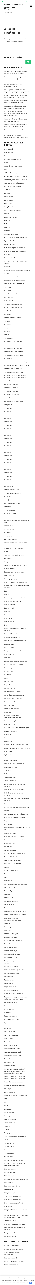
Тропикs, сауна (9, 1147)
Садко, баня (8, 1028)
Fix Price (7, 224)
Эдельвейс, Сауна (10, 1221)
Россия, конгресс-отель (11, 1019)
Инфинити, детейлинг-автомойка (14, 790)
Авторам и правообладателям (13, 401)
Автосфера (7, 500)
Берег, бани (8, 618)
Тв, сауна (7, 1126)
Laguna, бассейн (9, 244)
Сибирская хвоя (9, 1062)
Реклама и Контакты (10, 1002)
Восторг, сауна (9, 668)
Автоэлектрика (9, 529)
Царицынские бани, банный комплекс (16, 1179)
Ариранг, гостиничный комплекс (14, 555)
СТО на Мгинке (9, 1113)
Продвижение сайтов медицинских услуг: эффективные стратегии (15, 107)
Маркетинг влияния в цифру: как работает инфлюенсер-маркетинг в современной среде (15, 114)
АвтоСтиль (7, 497)
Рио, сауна (7, 1013)
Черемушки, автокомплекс (12, 1196)
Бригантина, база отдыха (12, 637)
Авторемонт (8, 405)
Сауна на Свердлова (11, 1035)
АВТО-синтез (8, 301)
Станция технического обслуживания (16, 1096)
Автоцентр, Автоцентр (11, 514)
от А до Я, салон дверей (11, 934)
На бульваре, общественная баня (15, 911)
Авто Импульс (8, 291)
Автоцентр (7, 507)
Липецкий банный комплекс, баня (14, 840)
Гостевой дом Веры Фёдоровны (14, 695)
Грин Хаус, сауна (9, 705)
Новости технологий (10, 1258)
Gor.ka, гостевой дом (11, 234)
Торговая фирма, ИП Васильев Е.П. (15, 1136)
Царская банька (9, 1183)
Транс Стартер (9, 1143)
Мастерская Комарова (11, 871)
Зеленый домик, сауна (11, 781)
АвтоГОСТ (7, 321)
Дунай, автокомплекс (11, 760)
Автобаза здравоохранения (13, 304)
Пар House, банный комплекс (13, 941)
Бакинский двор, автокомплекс (14, 572)
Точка (6, 1140)
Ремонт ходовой (9, 1009)
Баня (5, 591)
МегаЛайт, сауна (9, 888)
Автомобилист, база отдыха (13, 369)
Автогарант (7, 314)
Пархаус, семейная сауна (12, 954)
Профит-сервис (9, 980)
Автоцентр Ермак (9, 510)
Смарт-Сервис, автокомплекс (13, 1082)
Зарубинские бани (10, 777)
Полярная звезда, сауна (11, 973)
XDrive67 (7, 274)
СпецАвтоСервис (9, 1092)
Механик (7, 894)
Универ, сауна (8, 1157)
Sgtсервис (7, 254)
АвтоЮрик (7, 533)
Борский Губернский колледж (13, 634)
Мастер (6, 867)
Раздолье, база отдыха (11, 990)
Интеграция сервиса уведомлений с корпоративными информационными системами (16, 79)
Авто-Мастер (8, 297)
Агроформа (8, 536)
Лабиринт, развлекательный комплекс (16, 817)
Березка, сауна (9, 622)
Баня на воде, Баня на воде (13, 601)
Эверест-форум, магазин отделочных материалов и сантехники (16, 1216)
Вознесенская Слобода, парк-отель (15, 661)
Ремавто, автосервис (11, 1006)
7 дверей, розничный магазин (13, 166)
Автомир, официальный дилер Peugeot (16, 362)
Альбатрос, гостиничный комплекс (15, 548)
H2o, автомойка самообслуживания (15, 237)
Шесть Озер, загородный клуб (13, 1203)
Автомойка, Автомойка (11, 381)
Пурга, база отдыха (10, 983)
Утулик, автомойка (10, 1169)
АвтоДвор (7, 325)
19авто (6, 163)
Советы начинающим (11, 1265)
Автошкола (7, 517)
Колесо (6, 811)
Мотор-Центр (8, 908)
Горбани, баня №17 (10, 688)
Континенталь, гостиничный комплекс (16, 814)
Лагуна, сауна (8, 821)
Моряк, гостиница (9, 905)
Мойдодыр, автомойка (11, 901)
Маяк (5, 877)
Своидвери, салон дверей (12, 1052)
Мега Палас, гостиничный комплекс (15, 884)
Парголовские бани (10, 947)
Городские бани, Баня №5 (12, 692)
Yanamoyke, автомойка (11, 277)
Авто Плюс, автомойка (11, 294)
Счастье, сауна (9, 1116)
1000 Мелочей (8, 149)
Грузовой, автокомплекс (11, 709)
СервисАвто (8, 1059)
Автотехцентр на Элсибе (12, 503)
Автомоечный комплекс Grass (13, 372)
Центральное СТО (10, 1189)
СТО (5, 1099)
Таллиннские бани (10, 1123)
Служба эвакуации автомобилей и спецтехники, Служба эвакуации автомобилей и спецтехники (15, 1071)
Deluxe (6, 214)
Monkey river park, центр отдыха (14, 248)
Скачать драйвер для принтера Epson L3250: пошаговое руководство (16, 125)
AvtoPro (7, 193)
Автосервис (8, 408)
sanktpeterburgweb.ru (13, 6)
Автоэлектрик (8, 526)
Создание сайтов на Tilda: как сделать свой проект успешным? (16, 120)
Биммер (6, 625)
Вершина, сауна (9, 644)
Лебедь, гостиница (10, 833)
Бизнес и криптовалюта (11, 1246)
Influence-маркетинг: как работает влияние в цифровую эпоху (15, 131)
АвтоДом (7, 331)
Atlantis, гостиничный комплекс (14, 183)
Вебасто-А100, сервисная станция (15, 641)
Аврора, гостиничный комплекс (14, 284)
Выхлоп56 (7, 675)
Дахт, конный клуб (10, 721)
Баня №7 (7, 594)
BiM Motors (8, 203)
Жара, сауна (8, 771)
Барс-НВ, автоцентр (10, 615)
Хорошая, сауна (9, 1176)
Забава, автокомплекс (11, 774)
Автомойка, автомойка (11, 384)
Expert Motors (9, 220)
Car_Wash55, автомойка (12, 207)
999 (5, 169)
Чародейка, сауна (9, 1193)
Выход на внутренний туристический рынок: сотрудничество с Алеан (15, 96)
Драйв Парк (8, 752)
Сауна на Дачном (9, 1032)
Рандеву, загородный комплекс (14, 994)
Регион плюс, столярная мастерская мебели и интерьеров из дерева (15, 998)
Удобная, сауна (9, 1150)
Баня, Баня (7, 611)
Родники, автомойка (10, 1016)
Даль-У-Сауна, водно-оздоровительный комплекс (13, 717)
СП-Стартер (8, 1089)
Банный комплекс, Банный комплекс (15, 582)
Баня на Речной (9, 608)
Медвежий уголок (9, 891)
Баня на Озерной (9, 605)
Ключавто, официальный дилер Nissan (16, 807)
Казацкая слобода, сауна (12, 804)
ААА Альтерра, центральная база (14, 280)
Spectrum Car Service (11, 258)
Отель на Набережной (11, 937)
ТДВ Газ (6, 1130)
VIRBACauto (8, 267)
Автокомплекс (8, 338)
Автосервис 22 (9, 486)
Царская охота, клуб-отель (12, 1186)
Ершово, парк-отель (10, 767)
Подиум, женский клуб (11, 966)
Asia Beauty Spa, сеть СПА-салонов (15, 176)
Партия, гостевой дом (11, 951)
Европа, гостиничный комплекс (14, 764)
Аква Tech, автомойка (11, 539)
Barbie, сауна (8, 197)
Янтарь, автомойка (10, 1233)
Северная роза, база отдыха (13, 1055)
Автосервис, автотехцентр (12, 493)
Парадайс (7, 944)
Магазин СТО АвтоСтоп (11, 857)
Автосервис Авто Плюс (11, 490)
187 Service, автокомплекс (12, 156)
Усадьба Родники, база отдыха (13, 1160)
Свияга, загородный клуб (12, 1049)
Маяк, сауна (8, 881)
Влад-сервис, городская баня (13, 651)
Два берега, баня (9, 724)
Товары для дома (9, 1133)
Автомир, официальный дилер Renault (16, 365)
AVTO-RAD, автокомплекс (12, 190)
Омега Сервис (8, 927)
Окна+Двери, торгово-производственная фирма (12, 919)
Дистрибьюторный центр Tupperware (16, 745)
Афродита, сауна (9, 569)
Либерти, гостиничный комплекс (14, 837)
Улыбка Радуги (9, 1153)
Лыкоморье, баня (9, 843)
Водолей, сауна (9, 654)
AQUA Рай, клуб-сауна (11, 173)
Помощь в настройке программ (14, 1261)
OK (30, 1282)
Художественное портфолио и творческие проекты (13, 85)
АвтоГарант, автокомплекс (12, 318)
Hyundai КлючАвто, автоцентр (13, 241)
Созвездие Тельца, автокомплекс (14, 1085)
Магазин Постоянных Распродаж (14, 854)
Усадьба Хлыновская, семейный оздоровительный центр (14, 1165)
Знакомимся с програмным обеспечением (12, 1254)
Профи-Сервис (9, 977)
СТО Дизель (8, 1109)
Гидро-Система (9, 685)
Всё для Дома (8, 671)
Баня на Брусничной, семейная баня (15, 598)
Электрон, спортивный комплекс (14, 1224)
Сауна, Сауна (8, 1038)
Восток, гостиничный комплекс (13, 664)
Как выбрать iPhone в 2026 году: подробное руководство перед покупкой (17, 91)
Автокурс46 (8, 359)
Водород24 (7, 658)
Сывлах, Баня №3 (10, 1119)
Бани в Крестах (9, 575)
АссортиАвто (8, 562)
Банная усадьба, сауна (11, 579)
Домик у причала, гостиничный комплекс (17, 748)
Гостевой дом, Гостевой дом (13, 698)
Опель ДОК (7, 930)
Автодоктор (8, 328)
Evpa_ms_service (10, 217)
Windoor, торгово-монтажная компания (17, 270)
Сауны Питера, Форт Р (11, 1045)
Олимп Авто (8, 924)
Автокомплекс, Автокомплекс (13, 342)
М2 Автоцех (8, 847)
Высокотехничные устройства (13, 1249)
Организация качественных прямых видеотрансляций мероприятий (15, 72)
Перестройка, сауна (10, 958)
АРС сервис (8, 558)
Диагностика (8, 735)
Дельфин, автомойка (10, 731)
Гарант (6, 678)
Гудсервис (7, 712)
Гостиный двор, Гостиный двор (14, 702)
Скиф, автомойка (9, 1066)
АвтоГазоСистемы (10, 311)
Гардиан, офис (8, 681)
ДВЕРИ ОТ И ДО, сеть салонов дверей (16, 728)
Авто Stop (7, 287)
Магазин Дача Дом (10, 850)
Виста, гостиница (9, 647)
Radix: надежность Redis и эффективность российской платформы (16, 136)
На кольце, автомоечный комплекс (15, 915)
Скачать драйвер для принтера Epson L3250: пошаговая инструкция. (16, 102)
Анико (6, 552)
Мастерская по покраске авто (13, 874)
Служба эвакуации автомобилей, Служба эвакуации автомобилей (14, 1078)
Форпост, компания (10, 1172)
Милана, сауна (8, 898)
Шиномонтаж (8, 1206)
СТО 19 (6, 1106)
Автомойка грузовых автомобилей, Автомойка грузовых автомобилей (15, 377)
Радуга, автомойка (10, 987)
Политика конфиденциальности (14, 970)
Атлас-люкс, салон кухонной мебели (15, 565)
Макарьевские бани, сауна (12, 860)
